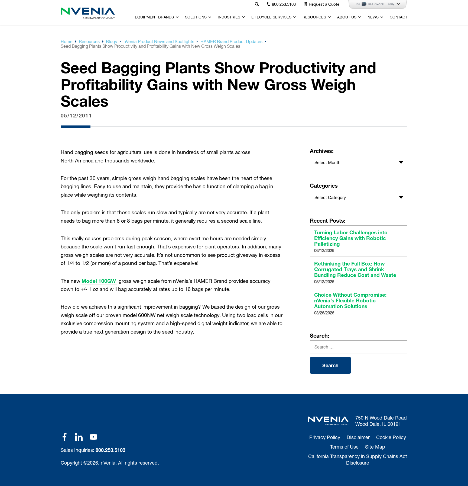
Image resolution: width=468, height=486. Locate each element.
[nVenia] (88, 13)
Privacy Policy (324, 437)
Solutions (196, 17)
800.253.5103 (110, 450)
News (373, 17)
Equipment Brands (154, 17)
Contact (398, 17)
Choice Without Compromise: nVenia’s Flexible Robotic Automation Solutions (350, 300)
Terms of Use (344, 447)
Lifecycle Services (271, 17)
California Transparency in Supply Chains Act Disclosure (357, 459)
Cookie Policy (391, 437)
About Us (346, 17)
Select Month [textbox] (327, 162)
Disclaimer (358, 437)
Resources (314, 17)
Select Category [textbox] (330, 197)
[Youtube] (93, 437)
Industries (229, 17)
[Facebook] (64, 437)
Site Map (375, 447)
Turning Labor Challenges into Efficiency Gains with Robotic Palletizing (351, 238)
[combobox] (358, 162)
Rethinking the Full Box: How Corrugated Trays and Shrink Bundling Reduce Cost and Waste (355, 269)
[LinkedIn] (79, 437)
